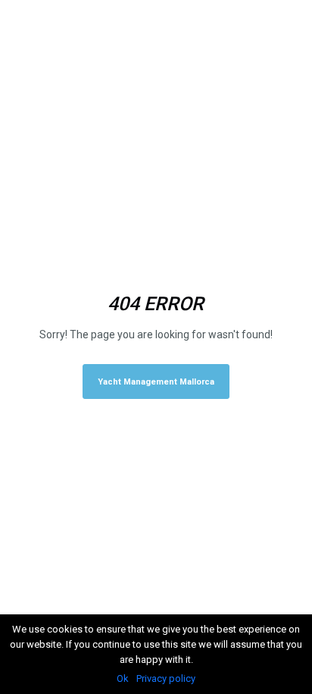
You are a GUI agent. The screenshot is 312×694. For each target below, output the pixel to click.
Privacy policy (165, 678)
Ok (123, 678)
